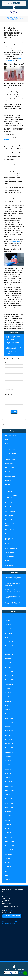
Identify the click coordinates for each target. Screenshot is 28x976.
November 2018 (9, 845)
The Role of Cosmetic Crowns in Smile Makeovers (13, 584)
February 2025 (9, 637)
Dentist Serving (9, 480)
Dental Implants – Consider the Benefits (13, 343)
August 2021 (8, 760)
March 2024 (8, 667)
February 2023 (9, 718)
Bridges (7, 444)
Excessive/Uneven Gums (11, 502)
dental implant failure (15, 241)
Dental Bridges (11, 449)
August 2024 (8, 663)
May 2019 (8, 828)
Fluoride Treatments (10, 507)
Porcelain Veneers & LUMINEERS (10, 538)
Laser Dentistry (9, 515)
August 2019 (8, 816)
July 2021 (8, 765)
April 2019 (8, 833)
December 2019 (9, 807)
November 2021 (9, 748)
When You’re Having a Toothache (12, 352)
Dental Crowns (9, 463)
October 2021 (9, 752)
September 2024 (9, 658)
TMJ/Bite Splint (9, 561)
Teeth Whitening (9, 556)
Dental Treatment (10, 476)
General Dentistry (10, 511)
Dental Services (9, 472)
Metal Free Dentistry (10, 519)
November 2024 (9, 650)
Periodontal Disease (10, 534)
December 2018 (9, 841)
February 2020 (9, 799)
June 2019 (8, 824)
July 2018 (8, 858)
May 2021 (8, 773)
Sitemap (21, 972)
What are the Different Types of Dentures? (13, 596)
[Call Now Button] (25, 973)
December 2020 (9, 790)
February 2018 (9, 875)
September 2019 (9, 811)
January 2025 (9, 641)
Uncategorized (9, 565)
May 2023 (8, 705)
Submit (14, 411)
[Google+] (14, 7)
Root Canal (8, 544)
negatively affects (12, 162)
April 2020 (8, 794)
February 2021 (9, 786)
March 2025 (8, 633)
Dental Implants (9, 467)
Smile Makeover (9, 552)
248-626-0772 (15, 3)
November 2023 (9, 680)
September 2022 (9, 731)
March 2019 (8, 837)
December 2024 (9, 646)
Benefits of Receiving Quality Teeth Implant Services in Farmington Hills (13, 338)
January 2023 (9, 722)
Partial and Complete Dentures (12, 490)
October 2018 (9, 850)
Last (6, 375)
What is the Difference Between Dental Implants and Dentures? (13, 603)
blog (6, 439)
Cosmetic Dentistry (10, 459)
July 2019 (8, 820)
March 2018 (8, 871)
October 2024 (9, 654)
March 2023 (8, 714)
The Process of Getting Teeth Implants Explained (13, 348)
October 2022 (9, 726)
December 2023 (9, 675)
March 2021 (8, 782)
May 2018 (8, 862)
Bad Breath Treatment (11, 435)
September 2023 (9, 688)
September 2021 (9, 756)
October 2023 (9, 684)
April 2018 (8, 867)
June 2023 (8, 701)
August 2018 (8, 854)
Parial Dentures (9, 529)
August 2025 (8, 616)
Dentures (7, 484)
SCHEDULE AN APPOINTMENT (12, 916)
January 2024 (9, 671)
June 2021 (8, 769)
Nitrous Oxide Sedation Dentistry (11, 524)
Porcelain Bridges (11, 453)
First (6, 369)
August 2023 (8, 692)
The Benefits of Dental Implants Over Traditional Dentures (13, 578)
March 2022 (8, 739)
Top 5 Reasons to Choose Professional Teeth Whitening (12, 590)
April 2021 (8, 777)
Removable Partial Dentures (12, 496)
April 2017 (8, 879)
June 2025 (8, 624)
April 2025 (8, 628)
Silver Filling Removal (11, 548)
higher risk (6, 139)
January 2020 (9, 803)
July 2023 (8, 697)
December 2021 (9, 743)
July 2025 (8, 620)
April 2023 (8, 709)
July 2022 (8, 735)
